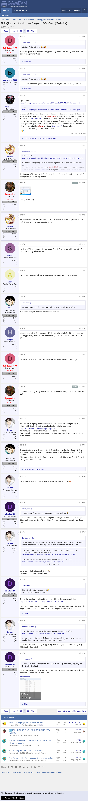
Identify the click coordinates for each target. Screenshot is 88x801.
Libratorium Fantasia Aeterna (36, 753)
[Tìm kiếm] (84, 10)
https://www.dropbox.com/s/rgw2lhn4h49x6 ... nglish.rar (43, 601)
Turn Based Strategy (29, 725)
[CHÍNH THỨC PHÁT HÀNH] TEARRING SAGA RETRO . (29, 731)
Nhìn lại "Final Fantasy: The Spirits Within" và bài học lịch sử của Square (30, 741)
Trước (6, 31)
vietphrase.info (35, 119)
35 (17, 31)
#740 (84, 653)
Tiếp (32, 31)
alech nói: (25, 303)
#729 (84, 297)
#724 (84, 145)
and (34, 469)
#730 (84, 328)
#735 (84, 476)
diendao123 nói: (28, 538)
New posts (5, 15)
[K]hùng (11, 725)
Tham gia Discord (20, 10)
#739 (84, 621)
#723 (84, 95)
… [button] (14, 31)
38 (28, 31)
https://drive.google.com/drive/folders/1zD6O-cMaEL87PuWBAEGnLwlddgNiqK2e (50, 103)
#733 (84, 418)
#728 (84, 270)
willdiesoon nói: (27, 43)
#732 (84, 386)
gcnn (5, 26)
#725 (84, 183)
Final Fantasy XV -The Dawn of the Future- (26, 750)
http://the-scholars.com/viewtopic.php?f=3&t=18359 (41, 428)
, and (40, 138)
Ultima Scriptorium (32, 745)
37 (24, 31)
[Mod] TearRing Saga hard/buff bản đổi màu (26, 722)
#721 (84, 36)
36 (21, 31)
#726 (84, 215)
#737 (84, 532)
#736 (84, 502)
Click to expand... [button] (53, 170)
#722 (84, 68)
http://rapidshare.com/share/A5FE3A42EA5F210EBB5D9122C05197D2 (48, 555)
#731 (84, 354)
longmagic (12, 735)
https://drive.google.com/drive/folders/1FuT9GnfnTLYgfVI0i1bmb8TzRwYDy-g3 (51, 109)
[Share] (79, 36)
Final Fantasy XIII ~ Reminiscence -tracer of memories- (31, 758)
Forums (6, 10)
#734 (84, 445)
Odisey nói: (26, 509)
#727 (84, 244)
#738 (84, 579)
